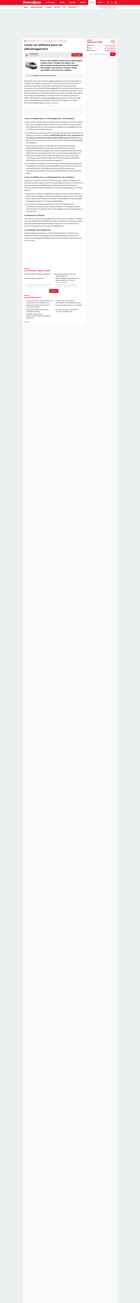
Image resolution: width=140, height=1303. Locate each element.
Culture (72, 2)
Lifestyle (91, 45)
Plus (100, 2)
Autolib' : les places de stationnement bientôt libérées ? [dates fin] (38, 316)
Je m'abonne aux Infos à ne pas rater (43, 75)
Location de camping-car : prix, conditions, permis (37, 310)
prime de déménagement (53, 98)
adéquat (54, 88)
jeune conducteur (76, 140)
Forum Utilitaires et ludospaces (38, 290)
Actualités (50, 2)
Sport (62, 2)
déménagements (55, 81)
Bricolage (91, 50)
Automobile (32, 41)
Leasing (27, 322)
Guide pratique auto (49, 41)
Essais (26, 7)
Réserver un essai (36, 7)
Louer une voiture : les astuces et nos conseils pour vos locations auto (39, 302)
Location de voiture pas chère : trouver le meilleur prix (67, 310)
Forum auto (72, 7)
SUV (64, 7)
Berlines (57, 7)
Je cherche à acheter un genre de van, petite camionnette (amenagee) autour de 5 (38, 287)
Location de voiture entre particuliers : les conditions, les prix (68, 302)
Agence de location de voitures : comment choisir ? (38, 306)
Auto (92, 2)
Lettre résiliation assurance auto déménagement (67, 279)
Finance (83, 2)
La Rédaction (33, 54)
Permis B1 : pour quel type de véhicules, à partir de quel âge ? (67, 286)
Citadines (48, 7)
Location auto (62, 41)
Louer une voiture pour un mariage (69, 305)
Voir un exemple (110, 45)
